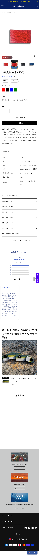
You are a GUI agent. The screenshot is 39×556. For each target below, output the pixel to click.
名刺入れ (14, 81)
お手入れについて (7, 201)
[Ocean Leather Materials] (19, 457)
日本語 (18, 534)
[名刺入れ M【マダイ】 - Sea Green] (9, 437)
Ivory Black (7, 90)
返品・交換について (7, 223)
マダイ (5, 81)
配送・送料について (7, 212)
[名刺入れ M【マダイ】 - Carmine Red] (3, 437)
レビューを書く (17, 279)
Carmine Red (3, 90)
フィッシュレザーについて (9, 195)
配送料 (7, 100)
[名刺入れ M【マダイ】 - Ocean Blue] (7, 437)
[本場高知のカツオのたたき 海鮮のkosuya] (19, 497)
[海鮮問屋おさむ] (19, 477)
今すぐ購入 (19, 123)
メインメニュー (7, 516)
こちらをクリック (19, 468)
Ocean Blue (11, 90)
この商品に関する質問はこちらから (12, 233)
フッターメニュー (8, 521)
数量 (3, 106)
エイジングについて (7, 206)
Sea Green (15, 90)
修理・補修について (7, 217)
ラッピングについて (7, 228)
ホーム (3, 12)
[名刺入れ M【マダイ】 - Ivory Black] (5, 437)
